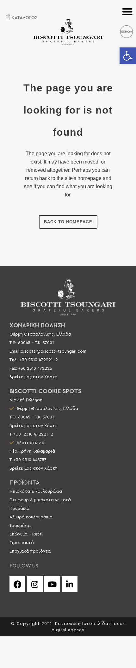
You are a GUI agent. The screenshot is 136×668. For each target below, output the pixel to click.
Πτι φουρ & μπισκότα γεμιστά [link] (40, 500)
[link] (128, 55)
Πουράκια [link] (19, 508)
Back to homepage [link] (68, 222)
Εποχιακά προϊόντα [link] (30, 551)
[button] (127, 11)
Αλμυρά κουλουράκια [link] (31, 517)
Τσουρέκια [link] (20, 525)
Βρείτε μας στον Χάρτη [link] (33, 377)
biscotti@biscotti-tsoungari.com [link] (53, 351)
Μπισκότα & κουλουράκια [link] (35, 491)
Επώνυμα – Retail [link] (26, 534)
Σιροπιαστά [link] (21, 543)
